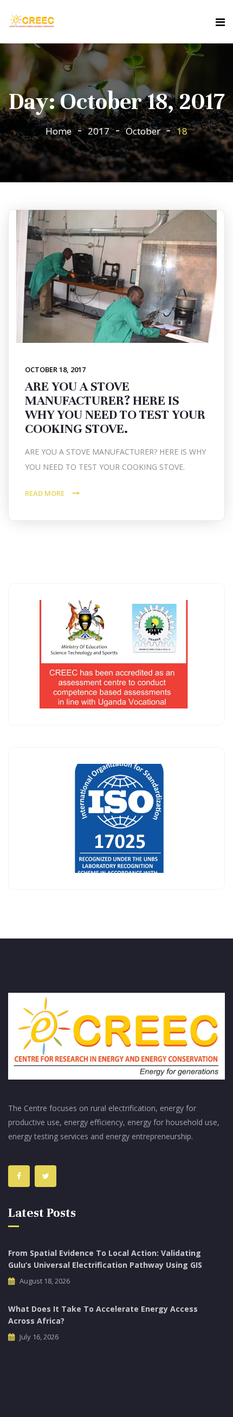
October (143, 131)
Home (59, 131)
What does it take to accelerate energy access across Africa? (103, 1315)
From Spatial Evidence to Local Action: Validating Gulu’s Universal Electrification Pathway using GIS (105, 1259)
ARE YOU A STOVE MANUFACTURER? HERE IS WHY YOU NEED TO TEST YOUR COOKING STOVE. (115, 408)
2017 (98, 131)
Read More (44, 493)
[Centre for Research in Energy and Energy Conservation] (31, 21)
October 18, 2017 (55, 369)
